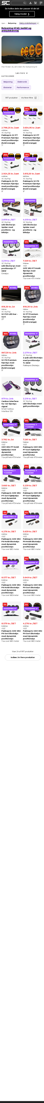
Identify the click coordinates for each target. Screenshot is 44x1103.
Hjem (3, 23)
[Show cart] (35, 2)
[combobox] (19, 3)
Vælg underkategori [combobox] (27, 23)
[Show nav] (40, 2)
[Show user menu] (30, 2)
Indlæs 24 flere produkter (23, 657)
